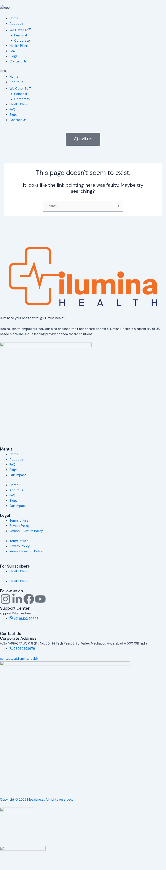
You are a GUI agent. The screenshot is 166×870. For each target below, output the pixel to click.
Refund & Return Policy (26, 531)
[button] (83, 71)
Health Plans (19, 46)
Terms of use (19, 521)
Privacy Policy (20, 526)
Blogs (13, 56)
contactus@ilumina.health (19, 659)
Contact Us (18, 61)
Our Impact (18, 475)
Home (14, 18)
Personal (20, 35)
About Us (16, 23)
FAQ (13, 51)
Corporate (22, 41)
